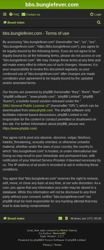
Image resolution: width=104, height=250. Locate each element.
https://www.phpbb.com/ (20, 128)
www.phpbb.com (41, 110)
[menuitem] (14, 14)
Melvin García (68, 230)
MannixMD (59, 233)
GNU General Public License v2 (26, 106)
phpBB (38, 239)
